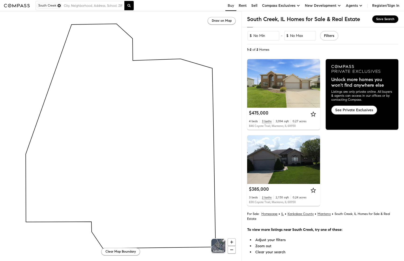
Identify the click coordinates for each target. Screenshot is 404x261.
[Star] (313, 114)
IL (282, 214)
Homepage (269, 214)
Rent (243, 5)
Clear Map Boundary (120, 252)
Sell (254, 5)
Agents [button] (352, 5)
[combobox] (93, 5)
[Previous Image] (252, 83)
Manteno (324, 214)
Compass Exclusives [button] (279, 5)
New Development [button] (320, 5)
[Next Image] (314, 83)
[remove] (59, 5)
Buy (231, 5)
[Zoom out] (232, 250)
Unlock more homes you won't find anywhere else (357, 82)
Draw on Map (222, 21)
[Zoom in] (232, 242)
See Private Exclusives (354, 110)
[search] (129, 5)
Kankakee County (301, 214)
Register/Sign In (385, 5)
